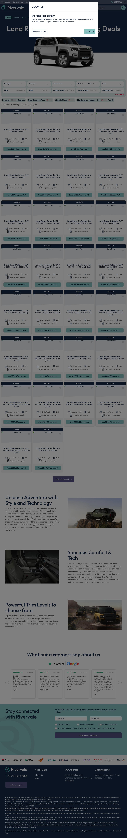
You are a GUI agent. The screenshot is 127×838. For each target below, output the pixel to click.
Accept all (90, 31)
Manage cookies (39, 31)
